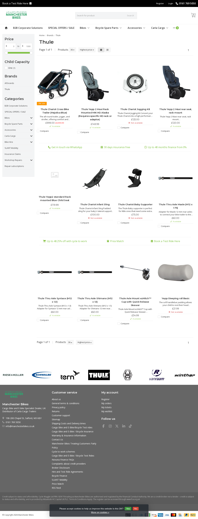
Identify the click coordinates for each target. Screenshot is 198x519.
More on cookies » (100, 512)
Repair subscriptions (14, 166)
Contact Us (57, 439)
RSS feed (56, 487)
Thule (7, 89)
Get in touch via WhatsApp (67, 147)
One (11, 67)
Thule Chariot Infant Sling (95, 204)
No (135, 508)
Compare (44, 131)
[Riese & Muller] (13, 375)
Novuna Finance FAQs (63, 459)
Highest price (86, 49)
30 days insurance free (117, 147)
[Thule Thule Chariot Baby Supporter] (135, 178)
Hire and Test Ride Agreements (67, 471)
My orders (106, 403)
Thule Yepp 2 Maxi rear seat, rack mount (175, 111)
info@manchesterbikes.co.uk (20, 426)
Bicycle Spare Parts (106, 28)
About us (56, 399)
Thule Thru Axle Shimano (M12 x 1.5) (95, 300)
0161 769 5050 (187, 3)
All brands (9, 83)
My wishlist (106, 411)
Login (170, 3)
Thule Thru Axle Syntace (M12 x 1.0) (55, 300)
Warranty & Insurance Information (69, 435)
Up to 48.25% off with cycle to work (67, 241)
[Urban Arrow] (127, 375)
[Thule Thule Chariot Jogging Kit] (135, 83)
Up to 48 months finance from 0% (167, 147)
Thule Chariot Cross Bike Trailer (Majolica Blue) (55, 111)
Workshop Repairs (13, 160)
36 (72, 49)
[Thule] (99, 375)
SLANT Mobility (11, 148)
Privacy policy (58, 407)
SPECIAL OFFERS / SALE (61, 28)
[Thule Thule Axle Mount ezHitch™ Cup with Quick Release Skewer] (135, 272)
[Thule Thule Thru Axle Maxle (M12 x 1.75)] (175, 178)
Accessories (135, 28)
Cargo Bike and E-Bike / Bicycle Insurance (72, 431)
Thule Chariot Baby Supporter (135, 204)
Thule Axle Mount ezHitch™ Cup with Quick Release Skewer (135, 302)
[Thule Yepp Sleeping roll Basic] (175, 272)
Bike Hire (9, 142)
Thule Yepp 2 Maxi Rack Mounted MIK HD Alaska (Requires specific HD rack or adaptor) (95, 114)
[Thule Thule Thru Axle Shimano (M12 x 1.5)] (95, 272)
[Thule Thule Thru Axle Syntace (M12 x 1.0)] (54, 272)
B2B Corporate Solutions (28, 28)
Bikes (83, 28)
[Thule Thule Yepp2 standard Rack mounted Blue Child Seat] (54, 175)
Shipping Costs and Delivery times (69, 423)
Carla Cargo (158, 28)
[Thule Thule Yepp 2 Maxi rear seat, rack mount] (175, 83)
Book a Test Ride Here (15, 3)
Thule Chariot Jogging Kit (135, 109)
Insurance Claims (13, 154)
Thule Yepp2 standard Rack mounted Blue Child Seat (55, 198)
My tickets (106, 407)
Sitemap (56, 419)
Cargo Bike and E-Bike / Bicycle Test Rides (73, 455)
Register (160, 3)
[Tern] (70, 375)
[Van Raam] (156, 375)
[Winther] (185, 375)
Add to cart (53, 136)
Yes (128, 508)
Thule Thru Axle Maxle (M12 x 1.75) (175, 206)
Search (130, 15)
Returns (56, 411)
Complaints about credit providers (69, 463)
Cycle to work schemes (63, 451)
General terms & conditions (65, 403)
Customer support (61, 415)
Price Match (117, 241)
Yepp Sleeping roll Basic (175, 298)
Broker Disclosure (61, 467)
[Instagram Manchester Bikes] (111, 426)
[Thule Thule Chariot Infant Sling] (95, 178)
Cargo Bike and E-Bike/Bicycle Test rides (72, 427)
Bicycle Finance (59, 475)
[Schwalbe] (42, 375)
